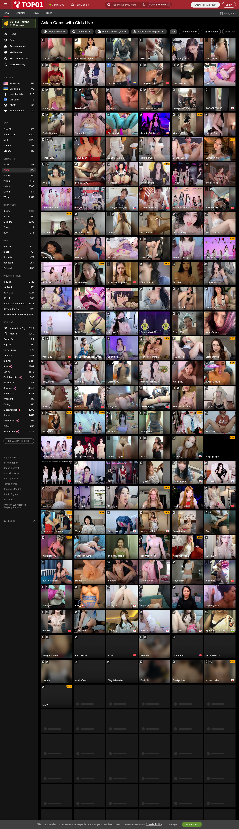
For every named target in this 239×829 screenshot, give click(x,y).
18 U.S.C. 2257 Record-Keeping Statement (15, 506)
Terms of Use (10, 484)
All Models (8, 499)
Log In (229, 5)
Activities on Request (149, 31)
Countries (82, 31)
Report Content (11, 468)
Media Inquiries (11, 473)
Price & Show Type (112, 31)
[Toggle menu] (5, 4)
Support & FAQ (10, 457)
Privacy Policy (10, 478)
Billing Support (10, 463)
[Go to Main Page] (28, 4)
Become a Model (12, 489)
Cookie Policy (154, 824)
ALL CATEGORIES (21, 441)
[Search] (144, 4)
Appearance (55, 31)
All (173, 31)
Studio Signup (10, 494)
